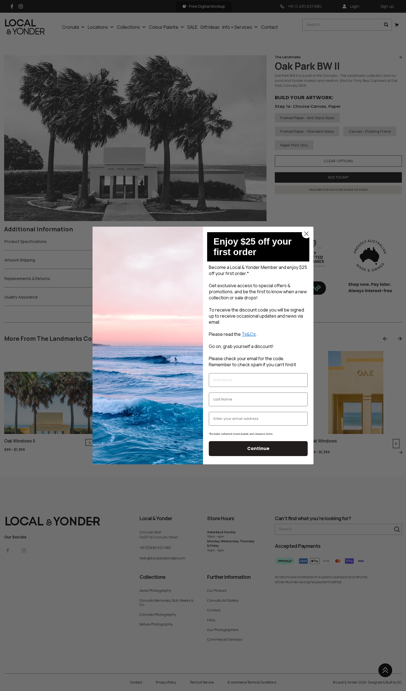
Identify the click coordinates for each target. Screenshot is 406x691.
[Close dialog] (306, 234)
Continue (258, 448)
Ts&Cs (249, 334)
